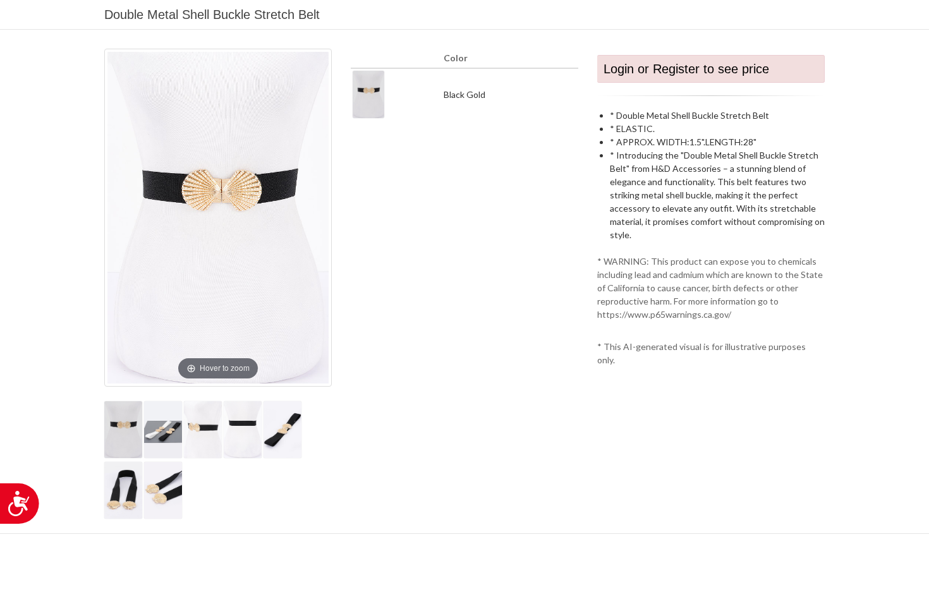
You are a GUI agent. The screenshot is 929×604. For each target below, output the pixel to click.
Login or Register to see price (686, 69)
